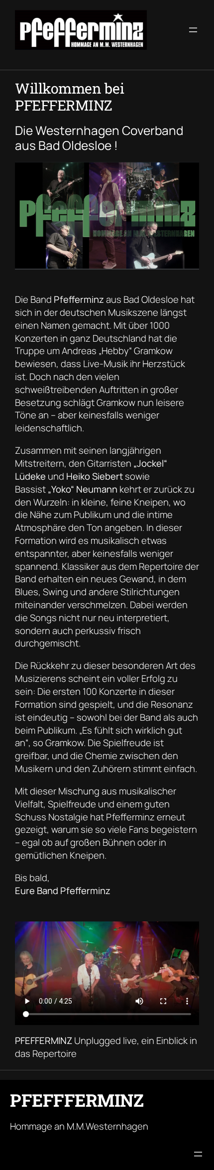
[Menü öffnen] (193, 30)
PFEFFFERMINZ (76, 1100)
